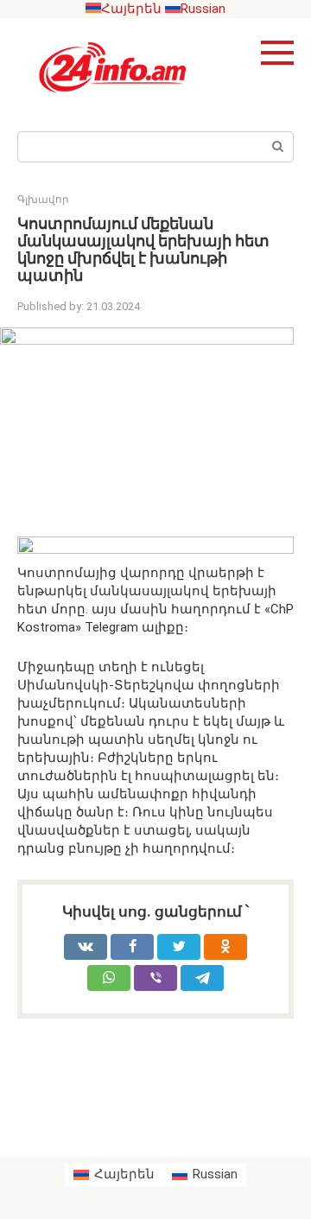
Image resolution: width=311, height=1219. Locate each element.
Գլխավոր (43, 200)
